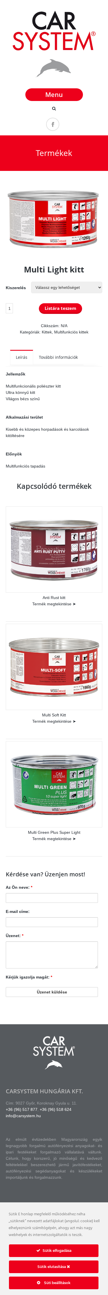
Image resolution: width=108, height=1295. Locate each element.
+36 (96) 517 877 (21, 1109)
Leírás (21, 357)
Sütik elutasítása (52, 1267)
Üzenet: (14, 935)
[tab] (21, 357)
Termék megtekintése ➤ (54, 604)
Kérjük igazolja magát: (29, 977)
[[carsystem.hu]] (54, 78)
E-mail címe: (18, 911)
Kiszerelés (16, 287)
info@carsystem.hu (23, 1115)
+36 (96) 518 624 (55, 1109)
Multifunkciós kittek (71, 332)
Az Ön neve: (19, 887)
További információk (58, 357)
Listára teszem (60, 308)
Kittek (47, 332)
